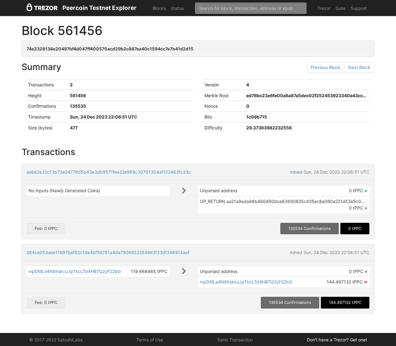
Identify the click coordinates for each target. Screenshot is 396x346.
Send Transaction (235, 339)
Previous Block (325, 67)
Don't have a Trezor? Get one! (337, 339)
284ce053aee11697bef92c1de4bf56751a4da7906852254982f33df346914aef (108, 252)
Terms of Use (149, 339)
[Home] (42, 8)
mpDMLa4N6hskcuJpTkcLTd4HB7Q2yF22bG (74, 271)
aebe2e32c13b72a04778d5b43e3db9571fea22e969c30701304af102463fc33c (109, 172)
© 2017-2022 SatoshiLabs (55, 339)
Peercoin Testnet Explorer (99, 7)
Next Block (359, 67)
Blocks (159, 8)
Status (177, 8)
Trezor (323, 8)
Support (359, 8)
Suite (340, 8)
